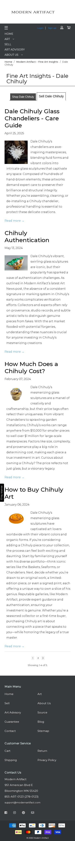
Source (42, 712)
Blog (41, 721)
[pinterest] (23, 813)
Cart (7, 751)
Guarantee (12, 721)
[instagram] (14, 813)
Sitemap (43, 731)
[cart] (68, 27)
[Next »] (43, 658)
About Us (11, 55)
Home (9, 33)
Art (7, 39)
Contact (10, 731)
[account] (61, 27)
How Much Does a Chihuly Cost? (31, 367)
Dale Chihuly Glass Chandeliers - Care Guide (32, 118)
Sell (8, 44)
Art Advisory (15, 49)
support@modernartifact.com (22, 802)
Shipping (11, 760)
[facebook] (6, 813)
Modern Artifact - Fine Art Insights (37, 61)
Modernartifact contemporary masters (37, 12)
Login (41, 28)
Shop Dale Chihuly (23, 96)
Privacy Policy (47, 760)
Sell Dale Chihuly (51, 96)
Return (42, 751)
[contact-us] (32, 813)
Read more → (14, 220)
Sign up (52, 28)
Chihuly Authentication (27, 236)
